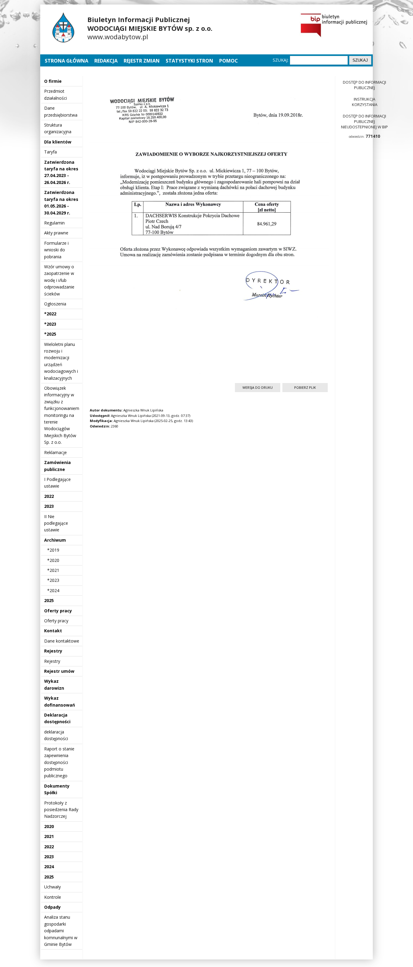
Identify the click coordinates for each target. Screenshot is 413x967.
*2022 (50, 314)
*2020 (53, 560)
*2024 (53, 590)
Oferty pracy (58, 611)
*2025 (50, 334)
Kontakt (53, 630)
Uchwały (52, 887)
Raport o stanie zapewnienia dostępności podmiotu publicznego (59, 762)
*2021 (53, 570)
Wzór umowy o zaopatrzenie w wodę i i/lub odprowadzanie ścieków (59, 280)
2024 (49, 866)
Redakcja (106, 60)
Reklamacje (55, 452)
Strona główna (67, 60)
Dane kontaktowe (61, 641)
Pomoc (228, 60)
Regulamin (54, 223)
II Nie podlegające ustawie (56, 523)
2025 (49, 600)
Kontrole (52, 897)
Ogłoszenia (55, 304)
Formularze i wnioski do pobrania (56, 249)
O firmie (53, 81)
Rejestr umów (59, 671)
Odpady (52, 907)
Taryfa (50, 152)
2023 (49, 506)
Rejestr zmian (142, 60)
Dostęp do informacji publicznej (364, 84)
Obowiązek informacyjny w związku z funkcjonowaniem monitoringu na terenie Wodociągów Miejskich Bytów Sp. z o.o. (61, 415)
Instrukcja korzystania (364, 101)
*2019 (53, 550)
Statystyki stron (189, 60)
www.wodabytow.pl (117, 36)
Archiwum (55, 540)
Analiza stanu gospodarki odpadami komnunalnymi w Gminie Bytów (60, 930)
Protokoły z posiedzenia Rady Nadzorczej (61, 809)
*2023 (50, 324)
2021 (49, 836)
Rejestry (53, 651)
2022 (49, 496)
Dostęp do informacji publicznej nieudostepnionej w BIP (364, 121)
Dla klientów (57, 142)
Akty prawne (56, 233)
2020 (49, 826)
